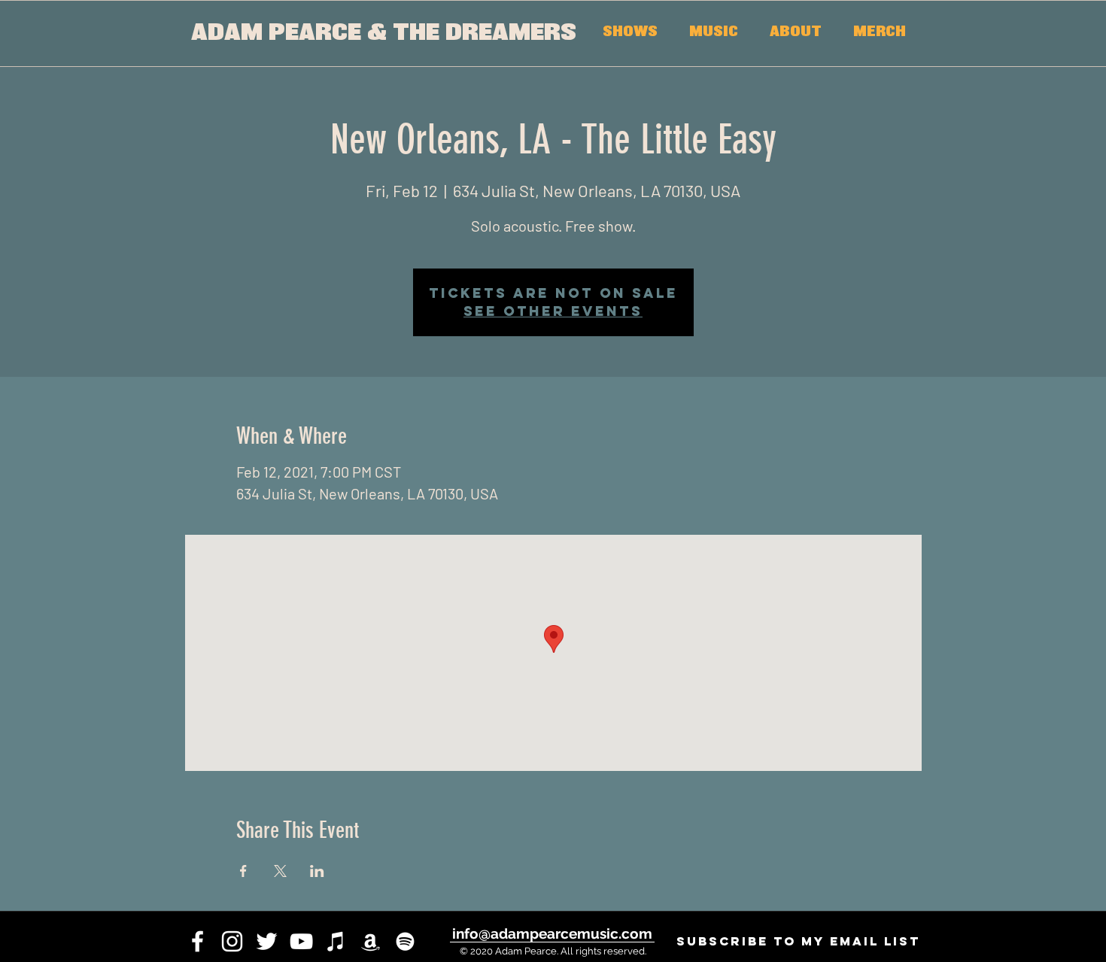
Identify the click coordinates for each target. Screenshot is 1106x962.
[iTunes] (336, 941)
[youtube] (301, 941)
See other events (553, 311)
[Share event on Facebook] (243, 871)
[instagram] (232, 941)
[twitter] (267, 941)
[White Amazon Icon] (370, 941)
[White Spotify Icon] (405, 941)
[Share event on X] (280, 871)
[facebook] (197, 941)
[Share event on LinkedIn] (317, 871)
